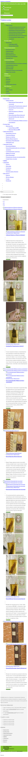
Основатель (8, 168)
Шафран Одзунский (10, 153)
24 (3, 203)
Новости (8, 175)
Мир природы (6, 173)
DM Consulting (19, 751)
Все (4, 204)
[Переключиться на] (5, 749)
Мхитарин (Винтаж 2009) (14, 129)
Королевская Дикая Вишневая (12, 140)
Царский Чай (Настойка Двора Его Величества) (16, 668)
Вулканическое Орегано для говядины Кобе (15, 157)
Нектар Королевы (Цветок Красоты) (17, 115)
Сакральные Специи (7, 144)
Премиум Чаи (6, 98)
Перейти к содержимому (6, 1)
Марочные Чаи (9, 126)
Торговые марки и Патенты (12, 171)
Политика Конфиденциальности (8, 748)
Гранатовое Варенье (10, 135)
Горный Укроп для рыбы (11, 158)
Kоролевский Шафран (11, 146)
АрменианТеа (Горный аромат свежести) (18, 106)
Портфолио (8, 180)
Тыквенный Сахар (10, 142)
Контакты (5, 740)
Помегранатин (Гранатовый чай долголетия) (15, 489)
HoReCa (5, 160)
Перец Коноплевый (10, 155)
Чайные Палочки (9, 100)
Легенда (8, 164)
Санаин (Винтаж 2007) (14, 127)
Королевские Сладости (11, 133)
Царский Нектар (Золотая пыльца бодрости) (15, 598)
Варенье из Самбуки (10, 137)
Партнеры (8, 169)
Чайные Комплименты (8, 131)
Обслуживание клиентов (7, 746)
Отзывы (7, 179)
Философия (8, 166)
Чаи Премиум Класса (9, 344)
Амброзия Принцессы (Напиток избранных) (15, 235)
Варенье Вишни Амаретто (12, 138)
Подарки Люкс (6, 124)
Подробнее (8, 259)
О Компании (6, 162)
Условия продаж (6, 747)
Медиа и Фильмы (10, 177)
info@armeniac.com (11, 712)
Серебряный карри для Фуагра (13, 151)
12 (3, 201)
